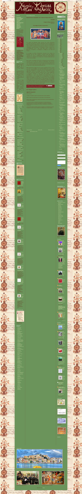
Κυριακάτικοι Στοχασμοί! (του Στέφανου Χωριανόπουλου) (61, 71)
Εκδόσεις (18, 117)
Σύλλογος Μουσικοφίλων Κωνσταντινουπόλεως (20, 348)
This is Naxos (60, 223)
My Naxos (59, 218)
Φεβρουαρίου (61, 66)
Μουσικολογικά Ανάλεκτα (19, 142)
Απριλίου (60, 63)
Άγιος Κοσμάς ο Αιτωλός (19, 356)
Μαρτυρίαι (18, 352)
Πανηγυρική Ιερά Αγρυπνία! (61, 87)
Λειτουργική (19, 129)
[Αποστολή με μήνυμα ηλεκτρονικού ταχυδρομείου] (48, 85)
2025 (59, 40)
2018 (59, 49)
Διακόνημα (18, 371)
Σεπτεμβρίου (61, 57)
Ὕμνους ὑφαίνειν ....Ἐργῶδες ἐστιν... (61, 257)
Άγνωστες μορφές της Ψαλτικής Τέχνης (20, 105)
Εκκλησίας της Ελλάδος (19, 330)
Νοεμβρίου (60, 54)
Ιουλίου (60, 59)
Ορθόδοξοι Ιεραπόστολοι (19, 376)
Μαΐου (60, 62)
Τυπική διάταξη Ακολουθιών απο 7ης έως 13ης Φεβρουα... (62, 133)
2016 (59, 52)
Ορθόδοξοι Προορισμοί (19, 389)
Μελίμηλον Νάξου (60, 216)
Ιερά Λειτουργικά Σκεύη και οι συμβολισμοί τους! (62, 117)
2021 (59, 45)
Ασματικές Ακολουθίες (19, 110)
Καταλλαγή (18, 386)
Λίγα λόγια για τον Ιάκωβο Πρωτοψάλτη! (61, 98)
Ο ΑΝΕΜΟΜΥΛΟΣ (61, 331)
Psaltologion (19, 337)
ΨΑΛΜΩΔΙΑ (60, 270)
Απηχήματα (60, 285)
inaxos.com (60, 217)
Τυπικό (18, 153)
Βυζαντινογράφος (19, 387)
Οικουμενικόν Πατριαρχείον (19, 328)
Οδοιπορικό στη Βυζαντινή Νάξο (19, 144)
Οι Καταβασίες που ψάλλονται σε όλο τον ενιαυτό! (62, 136)
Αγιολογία (18, 108)
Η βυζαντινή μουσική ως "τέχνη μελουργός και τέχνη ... (62, 85)
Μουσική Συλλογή (19, 139)
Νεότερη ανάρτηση (29, 129)
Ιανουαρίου (60, 149)
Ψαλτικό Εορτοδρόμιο (20, 157)
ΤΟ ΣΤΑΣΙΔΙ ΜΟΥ (61, 240)
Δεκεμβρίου (61, 53)
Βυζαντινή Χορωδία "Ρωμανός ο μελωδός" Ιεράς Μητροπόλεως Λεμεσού (20, 341)
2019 (59, 48)
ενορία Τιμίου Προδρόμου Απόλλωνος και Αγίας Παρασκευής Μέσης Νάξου (61, 307)
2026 (59, 39)
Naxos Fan (59, 348)
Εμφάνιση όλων (63, 320)
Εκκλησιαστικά (19, 118)
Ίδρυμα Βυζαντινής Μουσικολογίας (20, 334)
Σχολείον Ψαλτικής (20, 336)
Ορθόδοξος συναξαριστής (19, 382)
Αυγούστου (60, 58)
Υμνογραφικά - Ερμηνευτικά (19, 155)
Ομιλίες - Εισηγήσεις (20, 145)
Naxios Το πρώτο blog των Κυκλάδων (61, 324)
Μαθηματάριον (19, 130)
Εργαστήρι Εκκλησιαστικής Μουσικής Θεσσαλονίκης (19, 361)
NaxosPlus (59, 356)
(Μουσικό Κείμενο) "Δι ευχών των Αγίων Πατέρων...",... (62, 68)
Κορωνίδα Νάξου (60, 340)
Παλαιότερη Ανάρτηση (51, 129)
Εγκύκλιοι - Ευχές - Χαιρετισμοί (20, 115)
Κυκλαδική (59, 210)
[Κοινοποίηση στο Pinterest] (51, 85)
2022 (59, 44)
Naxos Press (60, 208)
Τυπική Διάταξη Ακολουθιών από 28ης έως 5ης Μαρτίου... (61, 78)
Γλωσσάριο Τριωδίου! (62, 80)
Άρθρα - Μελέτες (19, 107)
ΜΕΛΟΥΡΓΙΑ (60, 278)
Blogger (44, 487)
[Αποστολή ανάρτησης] (46, 85)
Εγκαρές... (59, 375)
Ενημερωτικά (19, 119)
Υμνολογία (18, 156)
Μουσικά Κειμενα (19, 135)
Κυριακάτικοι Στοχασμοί (19, 128)
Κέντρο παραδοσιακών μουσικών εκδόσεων (20, 373)
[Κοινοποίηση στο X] (49, 85)
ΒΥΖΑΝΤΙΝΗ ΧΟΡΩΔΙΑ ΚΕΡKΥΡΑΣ (61, 312)
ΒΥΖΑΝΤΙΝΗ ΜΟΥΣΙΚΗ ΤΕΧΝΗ (61, 297)
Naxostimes (60, 207)
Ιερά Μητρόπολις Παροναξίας (19, 332)
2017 (59, 50)
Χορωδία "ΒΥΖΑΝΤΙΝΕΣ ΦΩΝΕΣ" (19, 358)
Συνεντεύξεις (19, 148)
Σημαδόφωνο (19, 350)
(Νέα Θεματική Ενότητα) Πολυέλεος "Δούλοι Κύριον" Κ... (62, 105)
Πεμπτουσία (19, 338)
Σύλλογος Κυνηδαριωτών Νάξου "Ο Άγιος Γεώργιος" (61, 368)
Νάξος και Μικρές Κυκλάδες (60, 205)
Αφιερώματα (19, 111)
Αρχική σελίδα (40, 129)
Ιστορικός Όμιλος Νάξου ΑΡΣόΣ (60, 383)
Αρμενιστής (60, 288)
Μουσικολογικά (19, 140)
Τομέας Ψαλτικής (19, 335)
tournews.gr (60, 209)
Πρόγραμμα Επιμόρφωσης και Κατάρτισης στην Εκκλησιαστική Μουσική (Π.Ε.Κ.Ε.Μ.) (20, 345)
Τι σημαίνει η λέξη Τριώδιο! (61, 95)
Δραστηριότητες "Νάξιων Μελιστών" (20, 113)
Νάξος (59, 222)
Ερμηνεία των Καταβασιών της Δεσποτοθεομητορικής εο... (62, 139)
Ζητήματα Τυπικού (20, 121)
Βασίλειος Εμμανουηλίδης (19, 365)
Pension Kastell (60, 215)
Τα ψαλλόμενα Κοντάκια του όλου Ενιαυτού (62, 120)
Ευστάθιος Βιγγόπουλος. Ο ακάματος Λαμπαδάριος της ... (62, 127)
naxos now (59, 214)
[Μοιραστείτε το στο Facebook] (50, 85)
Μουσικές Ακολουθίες (20, 137)
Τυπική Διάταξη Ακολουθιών (19, 152)
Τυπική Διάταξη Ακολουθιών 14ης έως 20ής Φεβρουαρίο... (61, 114)
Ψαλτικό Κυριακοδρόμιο (19, 160)
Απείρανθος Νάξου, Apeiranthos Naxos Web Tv (61, 388)
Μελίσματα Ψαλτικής (20, 131)
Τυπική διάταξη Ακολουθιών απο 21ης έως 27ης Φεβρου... (61, 92)
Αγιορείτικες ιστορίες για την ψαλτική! (62, 102)
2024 (59, 41)
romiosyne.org (19, 351)
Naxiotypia (59, 206)
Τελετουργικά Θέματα (20, 149)
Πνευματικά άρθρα (19, 147)
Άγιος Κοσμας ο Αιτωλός (19, 380)
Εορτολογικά (19, 120)
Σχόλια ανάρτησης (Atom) (33, 131)
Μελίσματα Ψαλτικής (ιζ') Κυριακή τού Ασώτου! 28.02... (62, 75)
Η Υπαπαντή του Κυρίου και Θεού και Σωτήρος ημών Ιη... (62, 144)
